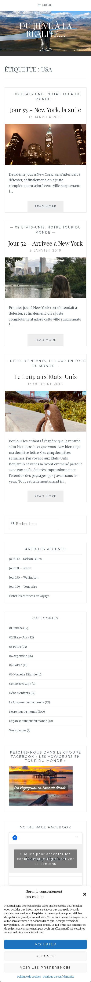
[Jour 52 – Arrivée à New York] (45, 297)
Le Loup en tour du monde (26, 702)
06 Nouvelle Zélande (23, 674)
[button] (85, 894)
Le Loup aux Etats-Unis (45, 376)
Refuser (45, 956)
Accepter (45, 944)
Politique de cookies (29, 976)
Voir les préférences (45, 967)
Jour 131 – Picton (20, 568)
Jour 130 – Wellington (23, 577)
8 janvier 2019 (46, 250)
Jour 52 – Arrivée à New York (45, 243)
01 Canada (16, 628)
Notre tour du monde (23, 712)
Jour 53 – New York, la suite (45, 110)
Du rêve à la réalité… (45, 29)
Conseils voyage (20, 684)
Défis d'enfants (28, 361)
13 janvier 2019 (45, 117)
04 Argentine (18, 656)
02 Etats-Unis (30, 94)
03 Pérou (15, 647)
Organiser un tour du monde (28, 721)
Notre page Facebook (46, 827)
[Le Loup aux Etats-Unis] (45, 430)
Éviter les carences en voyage (29, 596)
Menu (47, 5)
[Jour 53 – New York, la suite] (45, 163)
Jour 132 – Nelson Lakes (25, 559)
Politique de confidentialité (58, 976)
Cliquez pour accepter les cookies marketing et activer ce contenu (45, 858)
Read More (48, 208)
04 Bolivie (15, 665)
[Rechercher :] (34, 524)
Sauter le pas (17, 730)
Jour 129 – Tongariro (23, 587)
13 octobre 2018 (45, 384)
